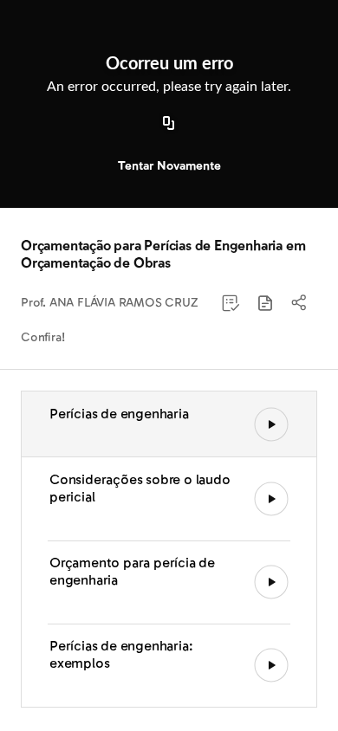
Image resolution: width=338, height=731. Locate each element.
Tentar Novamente (169, 165)
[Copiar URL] (169, 124)
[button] (265, 303)
